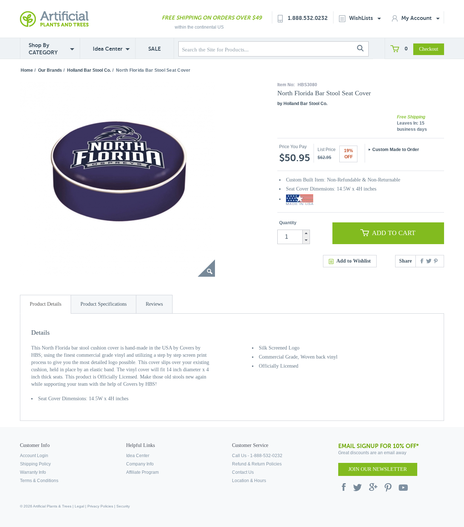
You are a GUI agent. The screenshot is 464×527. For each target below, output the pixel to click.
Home (27, 70)
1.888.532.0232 (308, 18)
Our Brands (50, 70)
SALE (154, 49)
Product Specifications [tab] (103, 304)
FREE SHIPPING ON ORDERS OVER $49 (212, 17)
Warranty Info (33, 472)
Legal (79, 506)
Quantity (288, 222)
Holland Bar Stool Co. (89, 70)
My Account (417, 18)
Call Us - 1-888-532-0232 (257, 455)
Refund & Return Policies (257, 464)
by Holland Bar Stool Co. (302, 103)
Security (123, 506)
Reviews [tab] (154, 304)
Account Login (34, 455)
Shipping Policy (35, 464)
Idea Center (108, 49)
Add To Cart (393, 233)
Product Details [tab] (45, 304)
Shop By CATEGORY (43, 48)
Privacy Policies (100, 506)
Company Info (140, 464)
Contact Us (243, 472)
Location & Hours (249, 480)
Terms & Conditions (39, 480)
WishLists (361, 18)
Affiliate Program (142, 472)
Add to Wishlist (353, 261)
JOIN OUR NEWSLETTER (377, 469)
